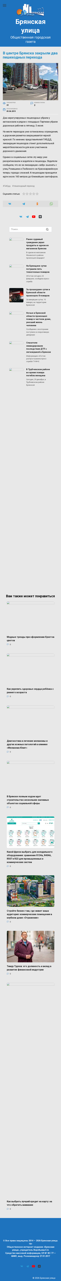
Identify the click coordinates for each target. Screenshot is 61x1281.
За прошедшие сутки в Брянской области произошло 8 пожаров (38, 292)
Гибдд (7, 186)
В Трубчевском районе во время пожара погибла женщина (38, 372)
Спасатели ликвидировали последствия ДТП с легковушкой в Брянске (38, 347)
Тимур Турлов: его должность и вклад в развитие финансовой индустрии (29, 968)
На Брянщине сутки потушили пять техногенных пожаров (38, 269)
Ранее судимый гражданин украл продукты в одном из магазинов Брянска (37, 244)
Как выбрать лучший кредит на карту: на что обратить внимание (29, 1203)
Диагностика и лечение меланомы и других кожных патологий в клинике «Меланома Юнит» (27, 744)
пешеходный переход (24, 186)
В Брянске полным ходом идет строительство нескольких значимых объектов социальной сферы (28, 800)
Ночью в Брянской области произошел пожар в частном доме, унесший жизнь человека (38, 319)
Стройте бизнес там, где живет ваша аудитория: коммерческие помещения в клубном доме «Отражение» (29, 914)
